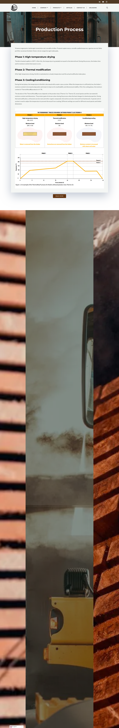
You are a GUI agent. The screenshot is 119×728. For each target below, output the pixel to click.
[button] (107, 7)
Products (56, 7)
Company (43, 7)
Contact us (81, 7)
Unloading (93, 7)
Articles (69, 7)
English (14, 726)
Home (34, 7)
